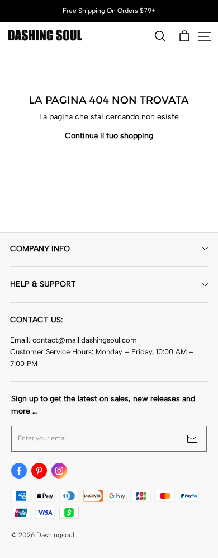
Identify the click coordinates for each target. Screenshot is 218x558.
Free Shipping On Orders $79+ (109, 11)
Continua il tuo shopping (109, 135)
